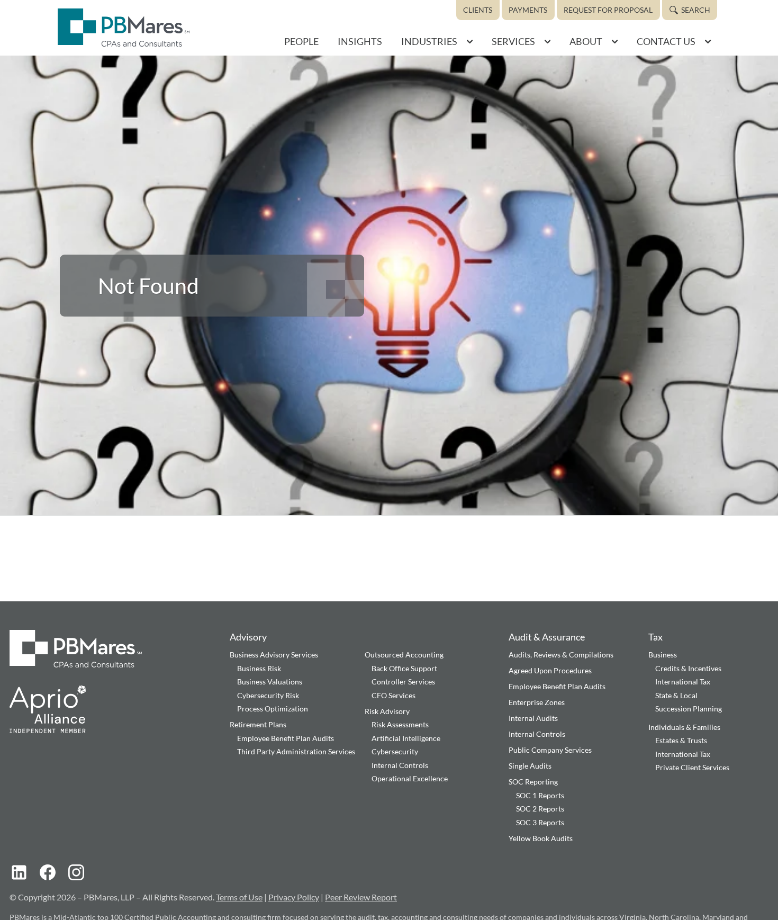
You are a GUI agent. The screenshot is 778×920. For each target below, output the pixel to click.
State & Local (676, 695)
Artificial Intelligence (406, 738)
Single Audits (530, 765)
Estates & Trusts (681, 740)
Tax (655, 637)
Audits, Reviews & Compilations (561, 654)
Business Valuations (269, 681)
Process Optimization (272, 708)
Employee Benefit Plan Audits (285, 738)
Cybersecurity (395, 751)
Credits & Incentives (688, 668)
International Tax (682, 681)
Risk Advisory (387, 711)
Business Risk (259, 668)
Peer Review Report (361, 897)
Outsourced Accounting (404, 654)
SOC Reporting (533, 781)
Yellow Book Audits (541, 838)
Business (662, 654)
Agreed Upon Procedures (550, 670)
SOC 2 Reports (540, 808)
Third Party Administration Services (296, 751)
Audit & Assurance (547, 637)
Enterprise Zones (537, 702)
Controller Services (403, 681)
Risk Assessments (400, 724)
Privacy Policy (293, 897)
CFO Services (393, 695)
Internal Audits (533, 718)
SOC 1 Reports (540, 795)
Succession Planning (688, 708)
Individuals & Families (684, 727)
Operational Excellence (410, 778)
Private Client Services (692, 767)
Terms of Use (239, 897)
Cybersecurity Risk (268, 695)
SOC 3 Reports (540, 822)
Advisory (248, 637)
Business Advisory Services (274, 654)
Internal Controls (400, 765)
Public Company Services (550, 749)
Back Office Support (404, 668)
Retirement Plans (258, 724)
